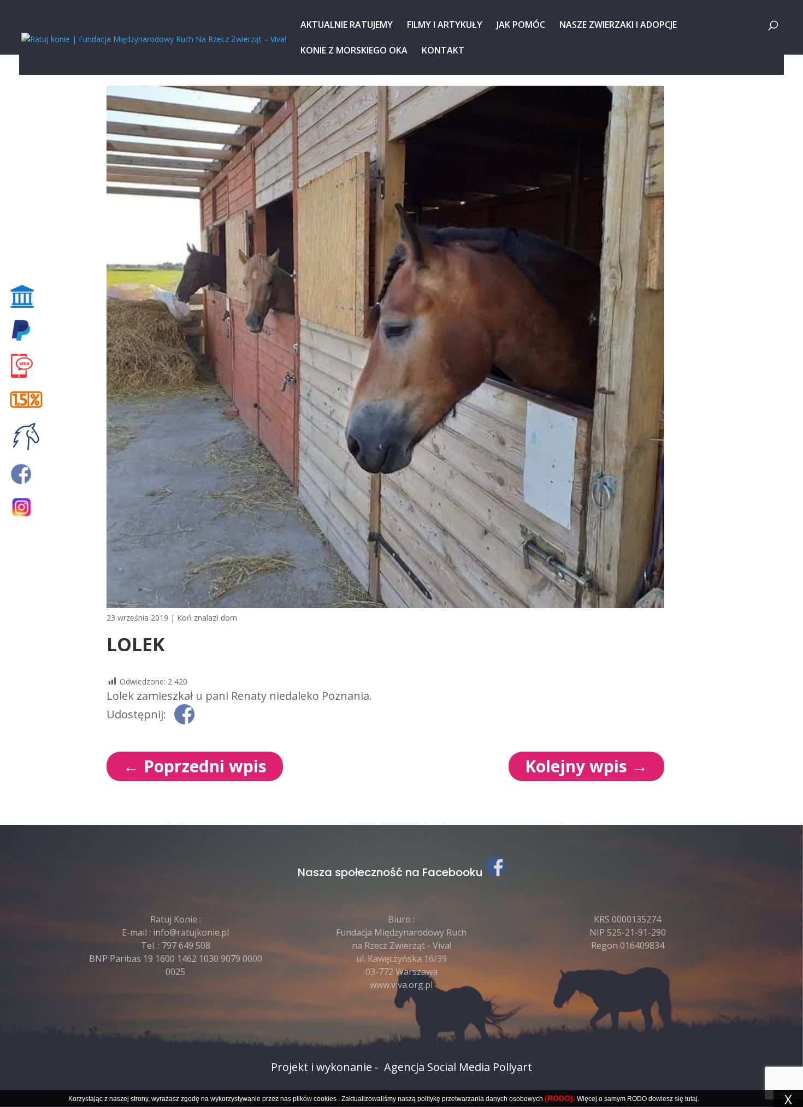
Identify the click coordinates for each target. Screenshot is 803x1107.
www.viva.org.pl (401, 985)
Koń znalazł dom (207, 617)
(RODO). (560, 1098)
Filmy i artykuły (444, 26)
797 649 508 (186, 945)
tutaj (691, 1099)
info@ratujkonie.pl (191, 932)
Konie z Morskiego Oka (354, 51)
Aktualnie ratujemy (346, 26)
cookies (325, 1099)
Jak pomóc (521, 26)
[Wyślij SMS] (28, 365)
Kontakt (443, 51)
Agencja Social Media (437, 1067)
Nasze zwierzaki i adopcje (618, 26)
